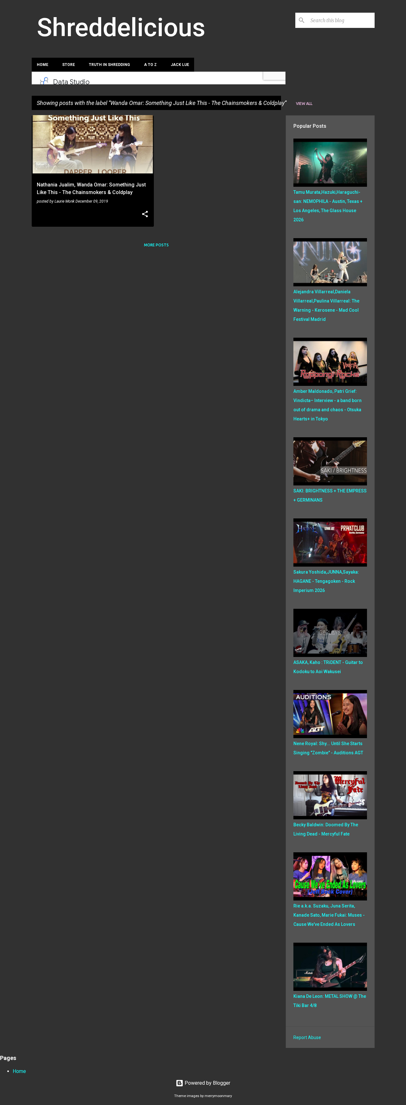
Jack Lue (180, 64)
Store (68, 64)
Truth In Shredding (109, 64)
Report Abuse (307, 1037)
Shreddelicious (121, 27)
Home (42, 64)
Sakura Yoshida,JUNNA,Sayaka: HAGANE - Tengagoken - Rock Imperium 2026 (326, 581)
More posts (156, 245)
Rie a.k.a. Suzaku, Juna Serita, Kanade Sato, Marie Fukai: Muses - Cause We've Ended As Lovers (329, 915)
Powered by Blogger (206, 1083)
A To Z (150, 64)
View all (304, 103)
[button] (145, 214)
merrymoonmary (218, 1096)
